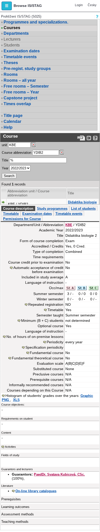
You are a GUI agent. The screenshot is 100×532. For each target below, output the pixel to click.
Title (5, 160)
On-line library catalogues (35, 491)
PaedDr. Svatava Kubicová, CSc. (59, 474)
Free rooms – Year (21, 92)
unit (4, 145)
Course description (18, 208)
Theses (11, 63)
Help (8, 127)
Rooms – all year (20, 80)
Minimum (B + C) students (42, 320)
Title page (13, 115)
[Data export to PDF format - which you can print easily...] (81, 138)
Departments (16, 33)
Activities (10, 446)
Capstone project (20, 98)
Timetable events (20, 57)
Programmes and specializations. (36, 22)
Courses (12, 28)
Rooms (11, 74)
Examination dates (22, 51)
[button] (7, 6)
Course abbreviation (16, 153)
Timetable (11, 214)
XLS (16, 400)
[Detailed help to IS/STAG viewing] (95, 138)
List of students (83, 208)
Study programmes (52, 208)
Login (79, 5)
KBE (68, 225)
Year (5, 168)
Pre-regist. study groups (27, 68)
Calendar (12, 121)
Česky (92, 5)
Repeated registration (45, 304)
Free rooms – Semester (26, 86)
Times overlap (17, 104)
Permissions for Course (22, 219)
